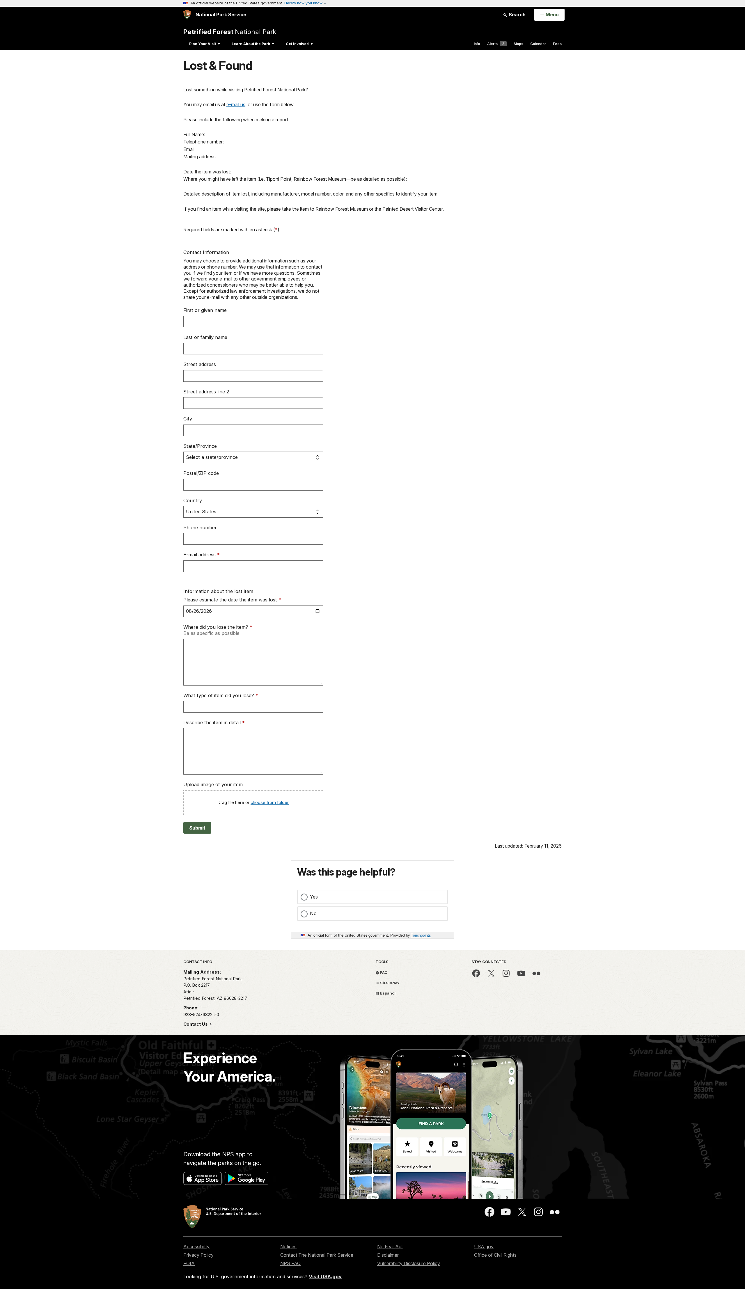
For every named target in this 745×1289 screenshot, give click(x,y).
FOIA (189, 1263)
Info (477, 44)
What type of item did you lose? (220, 695)
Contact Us (196, 1024)
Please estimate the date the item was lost (232, 600)
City (187, 419)
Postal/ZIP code (201, 473)
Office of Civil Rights (495, 1255)
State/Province (200, 446)
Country (192, 500)
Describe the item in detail (214, 722)
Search (517, 14)
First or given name (205, 310)
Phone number (200, 527)
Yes (314, 897)
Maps (518, 44)
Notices (288, 1246)
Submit (197, 828)
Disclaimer (388, 1255)
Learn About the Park (251, 44)
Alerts (495, 44)
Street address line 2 (206, 392)
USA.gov (484, 1246)
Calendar (538, 44)
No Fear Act (390, 1246)
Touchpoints (421, 935)
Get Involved (297, 44)
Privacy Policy (198, 1255)
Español (387, 993)
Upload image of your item (213, 784)
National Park (229, 31)
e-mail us (235, 104)
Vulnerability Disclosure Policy (408, 1263)
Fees (557, 44)
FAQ (383, 972)
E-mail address (201, 554)
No (313, 913)
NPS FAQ (290, 1263)
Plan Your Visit (202, 44)
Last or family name (205, 337)
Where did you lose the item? (217, 627)
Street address (199, 364)
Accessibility (196, 1246)
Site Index (389, 983)
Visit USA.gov (325, 1276)
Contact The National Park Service (316, 1255)
